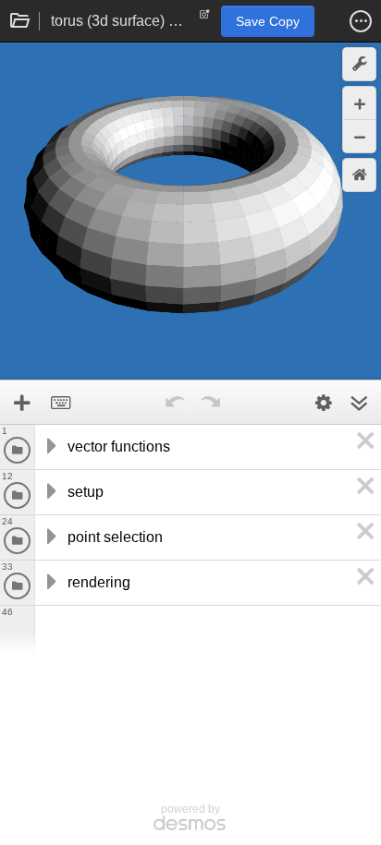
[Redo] (209, 402)
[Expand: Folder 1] (50, 447)
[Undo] (174, 402)
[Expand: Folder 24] (50, 537)
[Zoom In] (359, 103)
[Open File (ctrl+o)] (20, 21)
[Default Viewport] (359, 175)
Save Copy (268, 21)
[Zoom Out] (359, 136)
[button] (360, 21)
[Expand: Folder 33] (50, 583)
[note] (205, 18)
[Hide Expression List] (358, 402)
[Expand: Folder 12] (50, 492)
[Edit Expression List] (323, 402)
